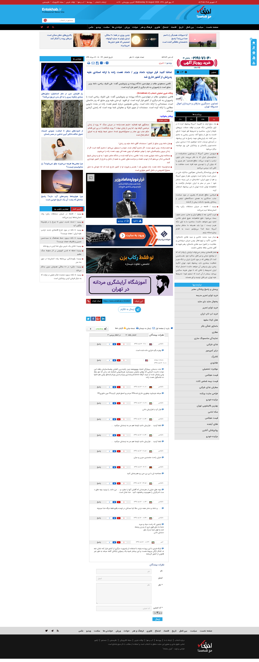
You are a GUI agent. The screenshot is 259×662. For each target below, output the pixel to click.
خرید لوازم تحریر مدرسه (207, 295)
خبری (161, 63)
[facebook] (93, 319)
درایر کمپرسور (212, 350)
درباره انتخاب (180, 640)
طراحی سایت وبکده (209, 393)
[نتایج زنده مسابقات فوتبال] (254, 62)
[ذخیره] (97, 63)
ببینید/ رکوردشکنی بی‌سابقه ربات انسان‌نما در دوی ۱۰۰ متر (61, 260)
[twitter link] (46, 630)
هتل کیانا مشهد (210, 320)
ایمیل (160, 577)
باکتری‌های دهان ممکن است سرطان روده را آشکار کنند (59, 37)
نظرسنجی (45, 2)
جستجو (104, 640)
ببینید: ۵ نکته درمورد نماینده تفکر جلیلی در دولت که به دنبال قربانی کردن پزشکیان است (61, 276)
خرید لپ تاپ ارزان (209, 314)
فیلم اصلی (132, 228)
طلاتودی (214, 363)
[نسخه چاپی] (88, 63)
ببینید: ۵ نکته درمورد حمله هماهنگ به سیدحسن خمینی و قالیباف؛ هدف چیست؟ (61, 239)
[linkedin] (103, 319)
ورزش (127, 27)
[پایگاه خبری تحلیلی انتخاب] (206, 14)
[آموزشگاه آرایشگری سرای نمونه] (129, 285)
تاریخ (181, 27)
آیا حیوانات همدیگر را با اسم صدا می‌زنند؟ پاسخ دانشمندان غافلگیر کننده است (175, 39)
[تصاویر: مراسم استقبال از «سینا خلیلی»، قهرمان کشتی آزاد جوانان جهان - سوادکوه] (197, 89)
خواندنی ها (117, 27)
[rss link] (58, 630)
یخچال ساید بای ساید (208, 301)
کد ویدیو (122, 221)
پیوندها (89, 2)
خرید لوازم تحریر (210, 307)
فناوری (157, 27)
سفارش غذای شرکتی (208, 387)
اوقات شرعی (70, 2)
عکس (91, 27)
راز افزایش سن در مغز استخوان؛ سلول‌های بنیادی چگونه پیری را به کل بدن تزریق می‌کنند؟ (62, 95)
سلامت (106, 27)
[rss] (53, 27)
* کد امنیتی (157, 607)
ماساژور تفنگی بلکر (209, 326)
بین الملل (190, 27)
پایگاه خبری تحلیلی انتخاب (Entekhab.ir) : (154, 93)
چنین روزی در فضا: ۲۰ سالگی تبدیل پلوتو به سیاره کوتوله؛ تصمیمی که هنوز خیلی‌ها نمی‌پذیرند (117, 40)
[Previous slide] (186, 72)
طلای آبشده (212, 424)
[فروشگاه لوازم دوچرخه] (129, 260)
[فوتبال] (254, 52)
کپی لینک (139, 301)
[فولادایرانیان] (129, 235)
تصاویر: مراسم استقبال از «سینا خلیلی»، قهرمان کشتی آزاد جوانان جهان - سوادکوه (198, 105)
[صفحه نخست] (254, 42)
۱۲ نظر (131, 57)
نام (161, 570)
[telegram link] (52, 630)
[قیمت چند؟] (254, 47)
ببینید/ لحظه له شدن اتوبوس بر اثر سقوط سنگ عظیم (61, 252)
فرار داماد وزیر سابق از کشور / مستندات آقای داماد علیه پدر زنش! (144, 143)
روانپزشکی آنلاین (210, 430)
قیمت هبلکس (211, 375)
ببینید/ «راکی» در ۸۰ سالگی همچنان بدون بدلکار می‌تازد (61, 268)
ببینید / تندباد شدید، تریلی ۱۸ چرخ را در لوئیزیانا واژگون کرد (61, 223)
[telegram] (48, 27)
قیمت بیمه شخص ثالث (207, 381)
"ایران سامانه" (168, 648)
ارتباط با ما (168, 640)
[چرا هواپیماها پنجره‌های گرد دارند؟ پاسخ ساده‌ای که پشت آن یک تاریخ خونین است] (62, 181)
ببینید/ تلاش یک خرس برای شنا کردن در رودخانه (62, 246)
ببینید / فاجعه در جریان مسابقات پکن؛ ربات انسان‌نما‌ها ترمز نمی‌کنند (196, 208)
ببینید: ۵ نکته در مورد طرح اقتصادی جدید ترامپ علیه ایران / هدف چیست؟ (61, 231)
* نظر (160, 584)
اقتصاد (173, 27)
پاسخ (99, 344)
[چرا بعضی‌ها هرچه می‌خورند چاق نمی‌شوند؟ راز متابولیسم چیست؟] (62, 148)
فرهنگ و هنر (146, 27)
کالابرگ (214, 357)
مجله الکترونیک (57, 2)
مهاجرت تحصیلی (210, 369)
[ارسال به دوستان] (93, 63)
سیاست (199, 27)
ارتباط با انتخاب (100, 2)
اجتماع (165, 27)
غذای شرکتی (212, 344)
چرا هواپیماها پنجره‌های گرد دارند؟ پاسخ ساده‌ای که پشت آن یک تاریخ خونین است (62, 198)
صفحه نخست (212, 27)
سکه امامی (213, 412)
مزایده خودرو (212, 399)
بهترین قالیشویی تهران (207, 406)
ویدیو (98, 27)
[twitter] (42, 27)
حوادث (135, 27)
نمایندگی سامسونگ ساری (206, 338)
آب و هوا (80, 2)
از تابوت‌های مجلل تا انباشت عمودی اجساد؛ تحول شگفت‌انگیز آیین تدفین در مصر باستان (62, 132)
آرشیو (96, 640)
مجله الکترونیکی (125, 640)
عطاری (215, 332)
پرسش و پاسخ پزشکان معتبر (205, 289)
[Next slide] (178, 72)
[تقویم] (254, 57)
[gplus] (98, 319)
